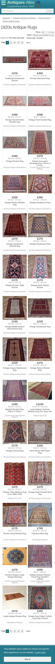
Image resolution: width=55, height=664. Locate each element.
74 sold (39, 38)
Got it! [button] (27, 659)
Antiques (21, 2)
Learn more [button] (40, 652)
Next (28, 43)
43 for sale (31, 38)
